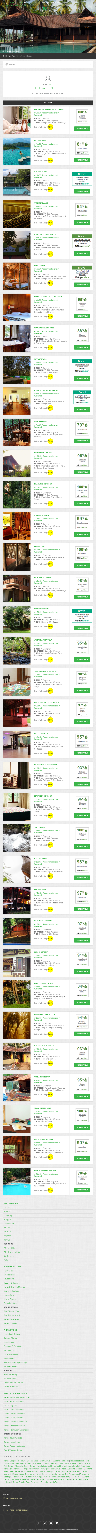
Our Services (9, 1256)
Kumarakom (9, 1223)
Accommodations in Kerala (22, 56)
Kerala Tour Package (13, 1438)
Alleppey (8, 1219)
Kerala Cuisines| (44, 1466)
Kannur (7, 1240)
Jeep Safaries (9, 1342)
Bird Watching (10, 1350)
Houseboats (9, 1279)
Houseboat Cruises (12, 1334)
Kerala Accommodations (14, 1446)
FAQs (6, 1260)
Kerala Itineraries (11, 1319)
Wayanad (7, 1236)
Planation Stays (10, 1303)
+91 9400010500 (48, 88)
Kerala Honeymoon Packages (17, 1397)
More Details (82, 129)
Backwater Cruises (30, 1471)
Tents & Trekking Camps (14, 1287)
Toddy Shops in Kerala (13, 1463)
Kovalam (7, 1232)
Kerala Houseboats (12, 1442)
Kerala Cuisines (10, 1323)
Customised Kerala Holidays (58, 1479)
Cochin (7, 1207)
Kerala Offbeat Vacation (14, 1426)
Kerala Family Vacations (14, 1401)
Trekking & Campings (13, 1346)
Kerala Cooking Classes (72, 1469)
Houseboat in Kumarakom (57, 1477)
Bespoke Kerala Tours (50, 1482)
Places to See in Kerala (25, 1466)
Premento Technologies (70, 1529)
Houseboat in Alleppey (34, 1477)
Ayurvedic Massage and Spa (15, 1362)
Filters (12, 64)
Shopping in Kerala (19, 1479)
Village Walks (9, 1358)
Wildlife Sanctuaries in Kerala (74, 1471)
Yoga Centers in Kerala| (47, 1474)
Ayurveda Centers (11, 1291)
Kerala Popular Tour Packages (25, 1482)
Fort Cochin (18, 1477)
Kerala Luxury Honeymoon (15, 1422)
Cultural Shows (10, 1338)
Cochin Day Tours (11, 1405)
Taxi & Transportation (13, 1450)
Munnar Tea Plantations (68, 1474)
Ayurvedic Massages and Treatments (19, 1474)
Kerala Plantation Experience (16, 1430)
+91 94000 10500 (15, 2)
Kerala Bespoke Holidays (14, 1461)
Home (8, 56)
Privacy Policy (10, 1378)
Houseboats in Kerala (79, 1461)
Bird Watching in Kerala (50, 1471)
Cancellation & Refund (13, 1382)
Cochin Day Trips (51, 1463)
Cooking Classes (11, 1354)
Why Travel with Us (12, 1252)
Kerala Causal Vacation (14, 1417)
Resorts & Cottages (12, 1283)
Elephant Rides (10, 1366)
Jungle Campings (36, 1479)
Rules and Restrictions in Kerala (65, 1466)
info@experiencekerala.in (15, 5)
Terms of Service (11, 1386)
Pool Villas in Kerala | (69, 1463)
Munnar (7, 1211)
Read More (87, 27)
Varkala (7, 1227)
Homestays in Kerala (33, 1463)
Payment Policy (10, 1374)
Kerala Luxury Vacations (14, 1409)
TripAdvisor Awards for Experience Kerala (42, 1469)
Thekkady (8, 1215)
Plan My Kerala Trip (60, 1461)
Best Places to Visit (12, 1315)
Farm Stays (8, 1271)
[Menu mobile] (67, 15)
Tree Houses (9, 1275)
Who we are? (9, 1248)
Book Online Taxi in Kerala (38, 1461)
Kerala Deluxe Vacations (14, 1413)
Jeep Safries (15, 1471)
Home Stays (9, 1295)
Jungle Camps (10, 1299)
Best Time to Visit (11, 1311)
